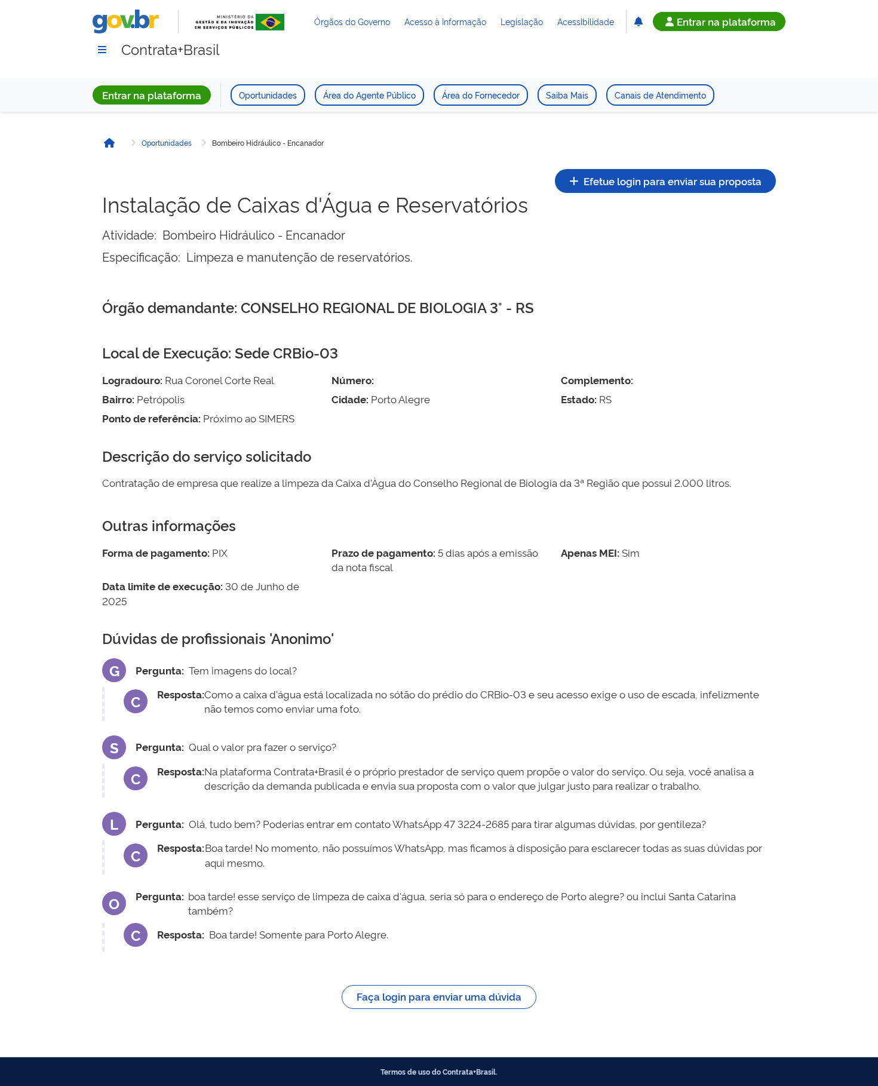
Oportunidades (268, 94)
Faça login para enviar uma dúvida (439, 996)
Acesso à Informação (445, 21)
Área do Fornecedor (481, 94)
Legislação (522, 21)
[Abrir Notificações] (638, 21)
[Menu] (102, 49)
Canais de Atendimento (660, 94)
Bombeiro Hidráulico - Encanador (268, 143)
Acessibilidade (585, 21)
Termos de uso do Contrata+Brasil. (439, 1071)
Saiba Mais (567, 94)
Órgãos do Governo (352, 21)
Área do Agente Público (369, 94)
